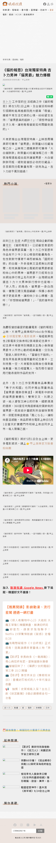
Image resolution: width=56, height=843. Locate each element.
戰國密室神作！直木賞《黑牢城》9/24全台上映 (35, 789)
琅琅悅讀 (6, 60)
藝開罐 (34, 9)
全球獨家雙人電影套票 (21, 336)
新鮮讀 (6, 9)
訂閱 (40, 830)
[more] (48, 183)
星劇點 (15, 60)
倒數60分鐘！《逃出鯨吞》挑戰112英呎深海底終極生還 (36, 763)
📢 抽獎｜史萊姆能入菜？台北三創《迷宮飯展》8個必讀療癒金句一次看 (28, 693)
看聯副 (15, 9)
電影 (5, 14)
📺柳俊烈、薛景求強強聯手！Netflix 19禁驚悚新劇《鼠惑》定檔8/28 (28, 633)
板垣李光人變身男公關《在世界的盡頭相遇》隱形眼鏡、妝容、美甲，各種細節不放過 (35, 779)
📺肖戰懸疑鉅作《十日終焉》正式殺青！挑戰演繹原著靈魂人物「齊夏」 (28, 647)
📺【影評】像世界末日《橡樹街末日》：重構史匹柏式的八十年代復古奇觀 (28, 679)
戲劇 (11, 14)
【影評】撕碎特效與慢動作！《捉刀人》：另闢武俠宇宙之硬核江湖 (36, 750)
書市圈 (24, 9)
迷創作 (43, 9)
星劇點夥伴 (29, 14)
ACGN (18, 14)
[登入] (48, 4)
